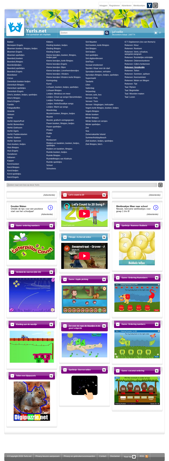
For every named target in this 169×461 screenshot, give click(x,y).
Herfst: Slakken (14, 137)
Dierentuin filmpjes (15, 85)
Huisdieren (12, 154)
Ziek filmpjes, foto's (93, 144)
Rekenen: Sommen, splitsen (137, 74)
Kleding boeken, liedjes (57, 45)
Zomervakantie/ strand (95, 134)
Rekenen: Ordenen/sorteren (137, 61)
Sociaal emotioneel (94, 65)
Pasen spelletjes (53, 127)
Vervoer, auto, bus (93, 95)
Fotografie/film (13, 108)
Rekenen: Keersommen (135, 77)
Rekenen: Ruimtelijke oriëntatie (139, 57)
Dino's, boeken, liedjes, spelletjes (22, 95)
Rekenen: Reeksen (133, 48)
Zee (87, 128)
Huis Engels (12, 151)
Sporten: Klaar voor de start (97, 68)
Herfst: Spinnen (14, 141)
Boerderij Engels (14, 71)
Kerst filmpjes (13, 167)
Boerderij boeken (15, 58)
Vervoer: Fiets (91, 98)
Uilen (87, 85)
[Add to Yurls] (149, 5)
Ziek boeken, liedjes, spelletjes (99, 141)
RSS (142, 456)
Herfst (10, 118)
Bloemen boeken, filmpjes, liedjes (22, 48)
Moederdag (51, 110)
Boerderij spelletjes (16, 68)
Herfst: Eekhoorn (14, 128)
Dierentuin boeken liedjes (18, 81)
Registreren (114, 5)
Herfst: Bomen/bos (15, 124)
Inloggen (103, 5)
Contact (102, 456)
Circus (10, 78)
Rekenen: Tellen (132, 70)
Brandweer (12, 75)
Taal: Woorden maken (134, 94)
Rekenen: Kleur (132, 45)
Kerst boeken (13, 164)
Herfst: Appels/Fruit (15, 121)
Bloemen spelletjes (15, 55)
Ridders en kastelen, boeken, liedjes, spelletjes (63, 144)
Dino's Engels (13, 101)
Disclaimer (115, 456)
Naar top (128, 457)
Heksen (10, 114)
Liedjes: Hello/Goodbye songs (59, 103)
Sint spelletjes (91, 55)
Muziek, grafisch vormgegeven (60, 120)
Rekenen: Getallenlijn (135, 67)
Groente (11, 111)
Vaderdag (89, 88)
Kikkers (49, 42)
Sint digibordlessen (94, 58)
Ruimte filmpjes (53, 155)
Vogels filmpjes (92, 111)
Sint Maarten (91, 42)
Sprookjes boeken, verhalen (98, 71)
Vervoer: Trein (91, 101)
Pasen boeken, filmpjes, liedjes (60, 123)
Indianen (11, 157)
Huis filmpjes (13, 147)
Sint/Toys (89, 62)
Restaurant (51, 140)
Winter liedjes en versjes (96, 121)
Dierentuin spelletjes (16, 88)
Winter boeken (92, 114)
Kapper (10, 161)
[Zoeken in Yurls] (107, 33)
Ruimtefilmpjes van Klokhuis (59, 159)
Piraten (49, 130)
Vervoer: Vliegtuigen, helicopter (99, 104)
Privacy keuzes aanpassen (47, 456)
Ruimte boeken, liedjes (56, 152)
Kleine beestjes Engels (56, 64)
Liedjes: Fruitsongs (54, 100)
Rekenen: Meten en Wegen (137, 80)
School (49, 165)
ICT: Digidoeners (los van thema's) (140, 42)
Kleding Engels (53, 52)
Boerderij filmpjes (15, 62)
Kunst (48, 84)
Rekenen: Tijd (131, 84)
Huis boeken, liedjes (16, 144)
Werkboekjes (139, 5)
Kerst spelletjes (14, 174)
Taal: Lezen (130, 97)
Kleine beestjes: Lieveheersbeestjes (62, 70)
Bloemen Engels (14, 52)
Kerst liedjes (12, 170)
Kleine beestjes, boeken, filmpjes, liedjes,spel (61, 56)
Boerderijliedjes (14, 65)
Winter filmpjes (92, 118)
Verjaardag (90, 91)
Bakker (10, 42)
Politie (49, 133)
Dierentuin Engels (15, 91)
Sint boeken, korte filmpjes (97, 45)
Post (48, 136)
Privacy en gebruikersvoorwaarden (79, 456)
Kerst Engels (13, 177)
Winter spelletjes (92, 124)
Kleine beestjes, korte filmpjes (59, 61)
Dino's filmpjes (13, 98)
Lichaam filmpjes (54, 90)
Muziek (49, 117)
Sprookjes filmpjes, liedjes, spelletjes (101, 75)
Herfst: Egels (13, 131)
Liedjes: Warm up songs (57, 107)
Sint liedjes (90, 52)
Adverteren (127, 5)
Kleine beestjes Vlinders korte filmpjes (63, 77)
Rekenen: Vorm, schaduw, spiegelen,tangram (136, 53)
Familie (10, 104)
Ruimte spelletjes (54, 162)
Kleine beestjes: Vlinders (57, 74)
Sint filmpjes (90, 48)
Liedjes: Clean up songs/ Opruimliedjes (64, 97)
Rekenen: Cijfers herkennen (137, 64)
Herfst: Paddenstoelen (17, 134)
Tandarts (89, 81)
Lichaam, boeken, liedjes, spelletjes (62, 87)
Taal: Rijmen (130, 87)
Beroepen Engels (15, 45)
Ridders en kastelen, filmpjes (59, 149)
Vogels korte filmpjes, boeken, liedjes (102, 108)
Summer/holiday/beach (95, 137)
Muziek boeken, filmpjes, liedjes (60, 113)
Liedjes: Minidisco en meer (58, 94)
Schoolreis (51, 168)
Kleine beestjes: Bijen (56, 67)
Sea (87, 131)
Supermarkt (90, 78)
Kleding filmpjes (53, 48)
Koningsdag (51, 80)
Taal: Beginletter (132, 90)
